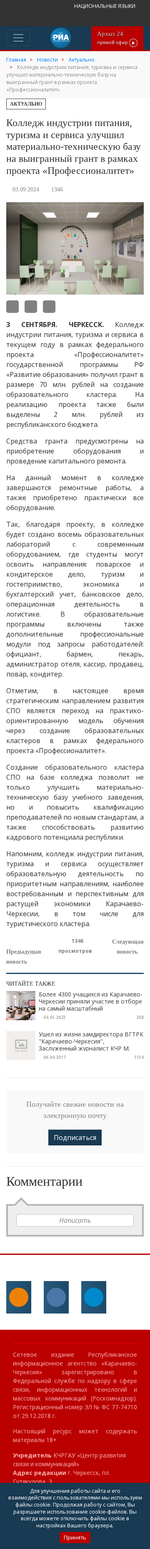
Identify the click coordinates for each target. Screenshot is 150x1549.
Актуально (26, 104)
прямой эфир (113, 37)
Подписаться (75, 1137)
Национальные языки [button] (105, 6)
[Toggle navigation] (18, 38)
